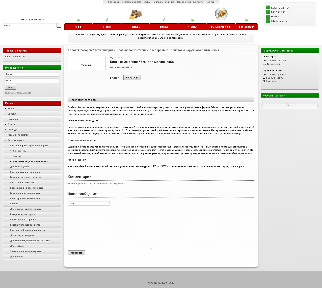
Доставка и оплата (131, 2)
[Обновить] (270, 101)
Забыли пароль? (24, 92)
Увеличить (86, 65)
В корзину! (132, 77)
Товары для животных (32, 20)
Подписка (158, 2)
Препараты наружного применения (194, 50)
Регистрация (10, 92)
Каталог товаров (80, 50)
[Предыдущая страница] (264, 101)
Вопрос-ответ (183, 2)
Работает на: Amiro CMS (160, 286)
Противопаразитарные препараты (141, 50)
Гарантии (209, 2)
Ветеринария (104, 50)
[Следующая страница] (267, 101)
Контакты (198, 2)
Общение (169, 2)
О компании (113, 2)
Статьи (147, 2)
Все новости (280, 96)
